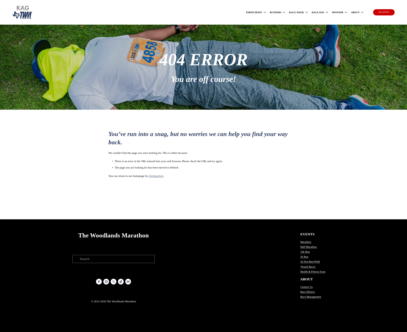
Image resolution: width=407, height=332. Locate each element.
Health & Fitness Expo (313, 271)
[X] (113, 281)
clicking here (156, 176)
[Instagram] (106, 281)
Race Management (310, 296)
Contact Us (306, 286)
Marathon (305, 241)
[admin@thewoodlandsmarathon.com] (128, 281)
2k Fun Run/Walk (310, 261)
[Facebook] (99, 281)
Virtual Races (307, 266)
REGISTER (384, 12)
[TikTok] (121, 281)
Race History (307, 291)
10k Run (305, 251)
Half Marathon (308, 246)
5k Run (304, 256)
